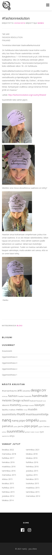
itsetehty (15, 405)
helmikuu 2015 (8, 492)
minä (25, 410)
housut (39, 401)
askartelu (26, 391)
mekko (19, 409)
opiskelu (42, 421)
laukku (5, 409)
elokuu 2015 (7, 479)
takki (32, 432)
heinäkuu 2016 (8, 462)
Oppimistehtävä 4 (9, 357)
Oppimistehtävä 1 (9, 375)
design (36, 390)
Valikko (47, 5)
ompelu (32, 420)
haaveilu (27, 396)
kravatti (31, 405)
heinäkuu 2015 (32, 479)
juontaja (25, 405)
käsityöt (40, 405)
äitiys (12, 436)
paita (15, 426)
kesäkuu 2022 (8, 449)
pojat (34, 426)
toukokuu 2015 (32, 483)
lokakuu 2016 (31, 458)
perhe (21, 426)
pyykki (41, 426)
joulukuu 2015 (32, 471)
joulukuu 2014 (8, 496)
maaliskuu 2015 (32, 487)
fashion (13, 396)
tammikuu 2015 (32, 492)
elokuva (4, 396)
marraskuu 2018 (9, 454)
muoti (21, 414)
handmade (40, 396)
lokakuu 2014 (7, 500)
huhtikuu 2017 (8, 458)
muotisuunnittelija (37, 414)
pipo (27, 426)
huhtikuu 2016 (32, 462)
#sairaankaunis (9, 390)
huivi (44, 401)
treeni (37, 432)
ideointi (5, 405)
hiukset (33, 401)
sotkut (4, 432)
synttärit (28, 432)
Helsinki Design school (15, 400)
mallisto (12, 409)
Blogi (20, 325)
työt (42, 431)
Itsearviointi (7, 351)
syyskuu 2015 (32, 475)
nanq (6, 420)
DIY (44, 390)
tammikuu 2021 (32, 449)
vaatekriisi (5, 436)
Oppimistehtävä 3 (9, 363)
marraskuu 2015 (9, 475)
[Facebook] (22, 530)
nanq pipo (18, 420)
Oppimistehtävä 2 (9, 369)
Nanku (41, 23)
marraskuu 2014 (33, 496)
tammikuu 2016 (8, 471)
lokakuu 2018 (31, 454)
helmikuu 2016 (32, 466)
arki (19, 390)
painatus (7, 426)
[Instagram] (29, 530)
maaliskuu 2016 (8, 466)
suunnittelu (15, 431)
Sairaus (46, 426)
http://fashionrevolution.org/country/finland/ (27, 95)
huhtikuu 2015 (8, 487)
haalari (21, 396)
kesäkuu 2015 (8, 483)
